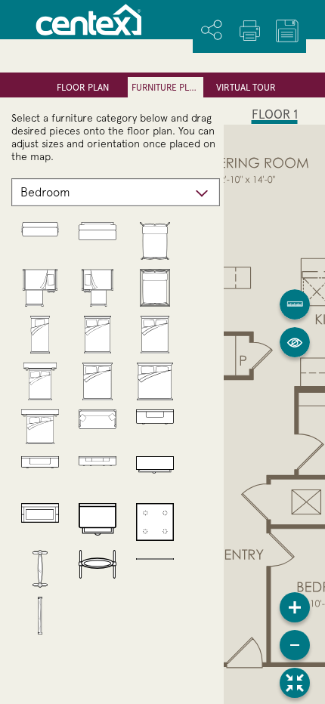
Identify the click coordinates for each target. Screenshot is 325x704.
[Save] (287, 31)
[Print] (249, 30)
